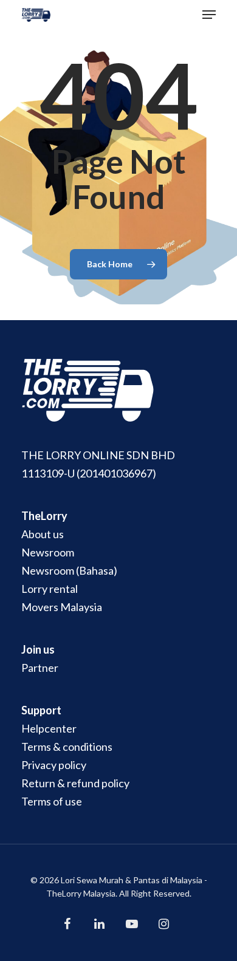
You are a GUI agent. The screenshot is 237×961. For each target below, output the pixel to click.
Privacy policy (53, 764)
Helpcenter (49, 728)
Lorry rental (49, 588)
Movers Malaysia (61, 607)
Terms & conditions (66, 746)
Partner (39, 667)
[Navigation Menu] (209, 15)
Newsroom (47, 552)
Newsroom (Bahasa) (69, 570)
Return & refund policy (75, 783)
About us (42, 534)
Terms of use (51, 801)
